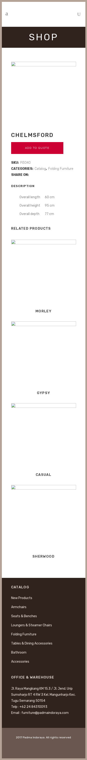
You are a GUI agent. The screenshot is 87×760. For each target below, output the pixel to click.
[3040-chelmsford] (43, 94)
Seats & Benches (24, 616)
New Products (21, 598)
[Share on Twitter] (36, 175)
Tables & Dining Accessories (31, 643)
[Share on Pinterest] (46, 175)
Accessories (20, 662)
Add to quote (37, 148)
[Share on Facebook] (32, 175)
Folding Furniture (60, 169)
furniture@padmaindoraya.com (45, 713)
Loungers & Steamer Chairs (31, 625)
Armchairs (18, 607)
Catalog (40, 169)
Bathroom (18, 652)
